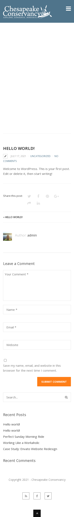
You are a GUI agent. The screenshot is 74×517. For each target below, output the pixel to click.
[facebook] (37, 495)
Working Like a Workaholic (21, 443)
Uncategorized (40, 156)
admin (32, 235)
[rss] (25, 495)
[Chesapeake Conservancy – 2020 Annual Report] (28, 16)
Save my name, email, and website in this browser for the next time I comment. (32, 367)
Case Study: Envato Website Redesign (30, 449)
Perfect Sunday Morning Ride (23, 436)
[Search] (66, 397)
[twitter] (48, 495)
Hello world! (14, 217)
